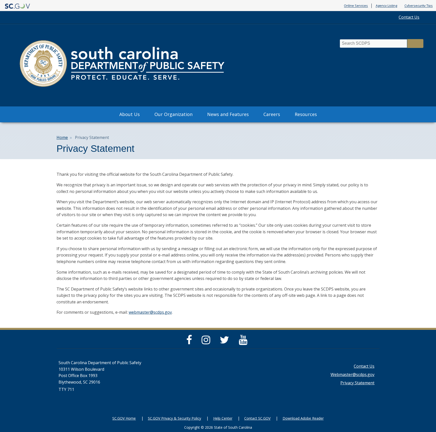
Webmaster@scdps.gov (352, 374)
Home (62, 137)
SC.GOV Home (124, 418)
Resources (306, 114)
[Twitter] (226, 342)
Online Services (356, 6)
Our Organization (173, 114)
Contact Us (409, 17)
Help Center (222, 418)
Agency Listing (386, 6)
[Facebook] (190, 342)
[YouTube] (244, 342)
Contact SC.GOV (257, 418)
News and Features (228, 114)
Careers (271, 114)
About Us (129, 114)
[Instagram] (207, 342)
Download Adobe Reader (303, 418)
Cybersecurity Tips (418, 6)
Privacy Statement (357, 383)
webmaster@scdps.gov (150, 312)
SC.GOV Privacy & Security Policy (174, 418)
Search (415, 43)
